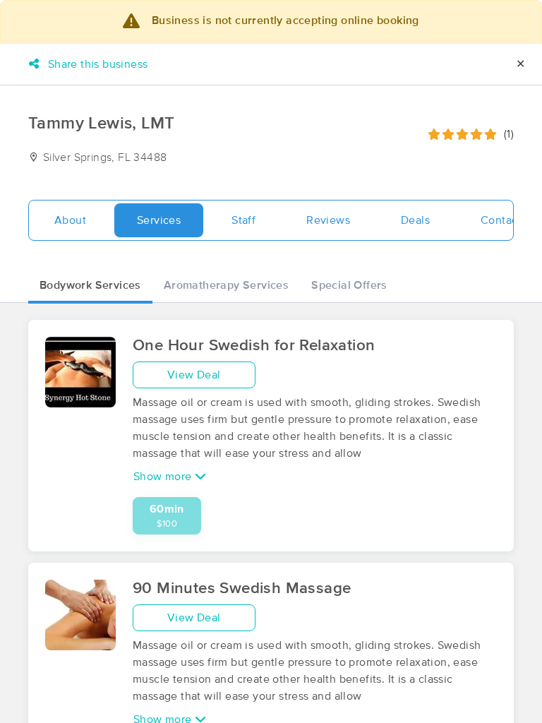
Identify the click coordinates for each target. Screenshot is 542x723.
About (70, 220)
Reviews (328, 220)
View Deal (194, 375)
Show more (164, 476)
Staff (243, 220)
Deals (415, 220)
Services (159, 220)
